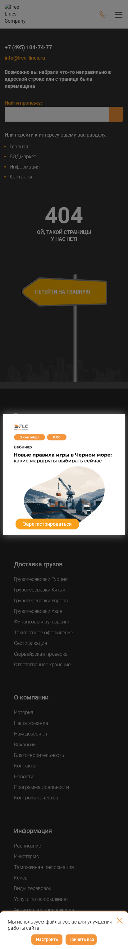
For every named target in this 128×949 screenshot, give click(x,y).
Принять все (81, 939)
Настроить (47, 939)
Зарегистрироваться (47, 524)
